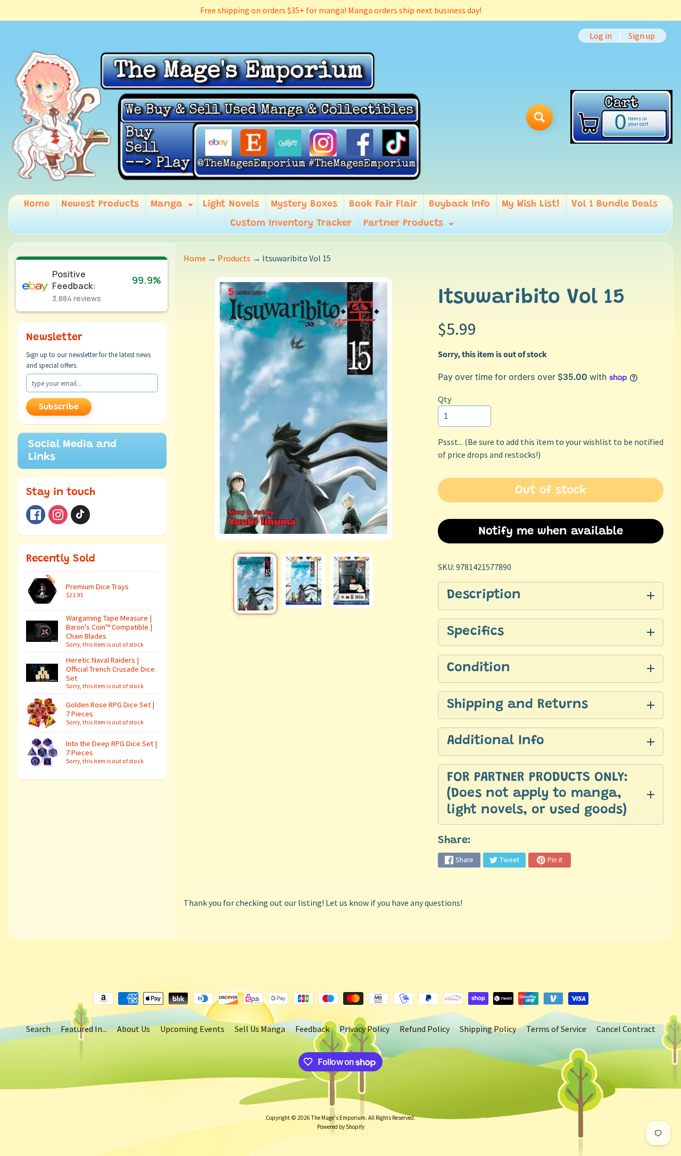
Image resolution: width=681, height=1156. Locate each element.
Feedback (312, 1028)
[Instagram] (58, 514)
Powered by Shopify (340, 1126)
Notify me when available (550, 532)
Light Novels (231, 204)
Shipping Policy (488, 1028)
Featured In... (84, 1028)
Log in (600, 35)
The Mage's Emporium (338, 1117)
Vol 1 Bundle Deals (614, 204)
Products (234, 258)
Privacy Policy (364, 1028)
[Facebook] (35, 514)
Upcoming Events (192, 1028)
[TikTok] (80, 514)
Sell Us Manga (260, 1028)
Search (38, 1028)
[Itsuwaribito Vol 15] (255, 583)
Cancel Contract (625, 1028)
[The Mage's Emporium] (217, 116)
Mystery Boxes (304, 204)
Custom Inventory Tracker (291, 223)
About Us (133, 1028)
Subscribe (59, 407)
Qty (444, 399)
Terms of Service (556, 1028)
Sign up (641, 35)
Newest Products (100, 204)
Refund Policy (425, 1028)
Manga (173, 207)
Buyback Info (459, 204)
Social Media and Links (72, 451)
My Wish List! (531, 204)
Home (36, 204)
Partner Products (409, 226)
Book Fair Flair (383, 204)
